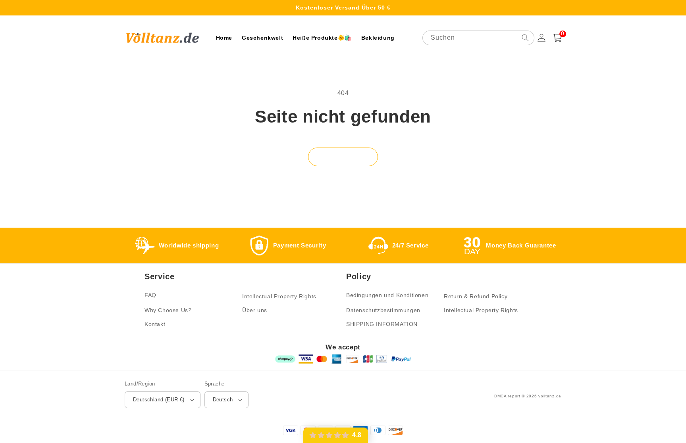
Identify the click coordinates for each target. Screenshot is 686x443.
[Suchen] (525, 37)
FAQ (150, 295)
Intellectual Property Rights (279, 296)
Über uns (254, 310)
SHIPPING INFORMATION (382, 324)
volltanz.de (549, 396)
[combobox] (478, 38)
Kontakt (155, 324)
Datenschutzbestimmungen (383, 310)
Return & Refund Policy (475, 296)
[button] (557, 38)
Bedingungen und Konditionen (387, 295)
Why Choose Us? (168, 310)
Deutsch (223, 400)
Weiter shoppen (343, 156)
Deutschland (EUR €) (159, 400)
